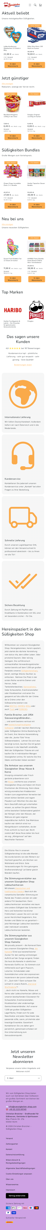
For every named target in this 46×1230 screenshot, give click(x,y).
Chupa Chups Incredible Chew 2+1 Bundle (12, 184)
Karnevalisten (30, 687)
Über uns (9, 1179)
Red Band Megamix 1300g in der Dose (11, 116)
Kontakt (9, 1149)
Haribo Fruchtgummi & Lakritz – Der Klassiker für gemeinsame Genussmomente (12, 324)
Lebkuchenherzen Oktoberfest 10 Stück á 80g (12, 48)
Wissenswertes (12, 1184)
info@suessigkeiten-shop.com (22, 1106)
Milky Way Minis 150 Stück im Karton (35, 47)
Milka (28, 706)
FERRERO (23, 709)
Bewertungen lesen (23, 365)
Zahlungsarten (12, 1144)
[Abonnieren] (38, 1078)
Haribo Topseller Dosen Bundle (36, 184)
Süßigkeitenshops (29, 671)
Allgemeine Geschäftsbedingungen (20, 1168)
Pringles (30, 321)
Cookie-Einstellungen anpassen (19, 1174)
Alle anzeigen (7, 84)
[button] (30, 5)
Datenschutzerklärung (15, 1155)
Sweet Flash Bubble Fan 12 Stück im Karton (13, 260)
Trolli (12, 709)
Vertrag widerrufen (17, 1196)
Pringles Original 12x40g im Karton (34, 116)
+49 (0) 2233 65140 (17, 1109)
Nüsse (11, 782)
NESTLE (13, 706)
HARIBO (21, 706)
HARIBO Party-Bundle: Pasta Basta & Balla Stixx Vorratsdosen (35, 260)
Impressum (10, 1190)
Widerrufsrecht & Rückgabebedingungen (15, 1161)
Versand (9, 1138)
